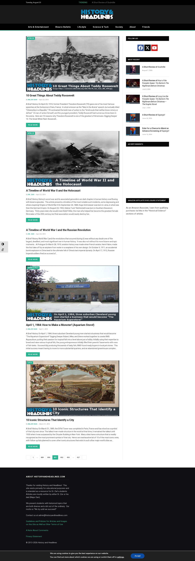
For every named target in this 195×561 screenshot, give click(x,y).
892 (61, 457)
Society (119, 27)
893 (68, 457)
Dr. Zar (31, 194)
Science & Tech (101, 27)
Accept (137, 556)
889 (42, 457)
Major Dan (32, 100)
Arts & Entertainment (38, 27)
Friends (146, 27)
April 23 (31, 38)
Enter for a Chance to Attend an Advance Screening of (155, 129)
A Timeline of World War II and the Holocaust (53, 190)
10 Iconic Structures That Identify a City (50, 420)
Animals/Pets (33, 267)
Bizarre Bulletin (63, 27)
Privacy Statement (34, 536)
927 (78, 457)
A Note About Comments (37, 530)
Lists (30, 362)
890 (48, 457)
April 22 (31, 133)
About (133, 27)
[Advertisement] (147, 172)
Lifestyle (81, 27)
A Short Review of (96, 2)
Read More (33, 125)
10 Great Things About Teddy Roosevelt (50, 95)
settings (120, 557)
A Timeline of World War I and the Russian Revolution (58, 230)
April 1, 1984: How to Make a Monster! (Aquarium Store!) (60, 325)
